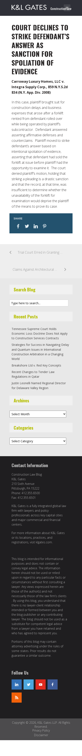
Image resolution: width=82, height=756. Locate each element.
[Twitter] (29, 684)
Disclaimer (41, 735)
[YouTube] (41, 684)
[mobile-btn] (67, 7)
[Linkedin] (17, 684)
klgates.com (44, 542)
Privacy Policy (41, 730)
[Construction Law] (42, 6)
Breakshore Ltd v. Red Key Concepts (36, 365)
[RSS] (17, 697)
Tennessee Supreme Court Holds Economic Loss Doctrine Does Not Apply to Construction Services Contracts (39, 333)
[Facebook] (53, 684)
